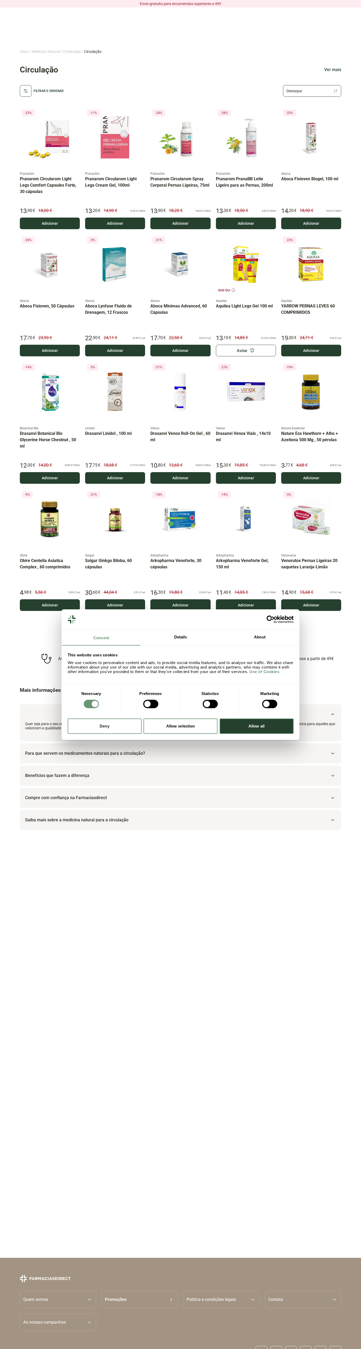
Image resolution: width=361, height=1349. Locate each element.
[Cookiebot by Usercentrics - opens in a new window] (270, 619)
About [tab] (260, 636)
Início (24, 51)
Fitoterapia (72, 51)
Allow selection (180, 726)
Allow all (256, 726)
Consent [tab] (101, 637)
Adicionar (50, 223)
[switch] (150, 704)
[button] (139, 1299)
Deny (104, 726)
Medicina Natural (46, 51)
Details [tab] (180, 636)
